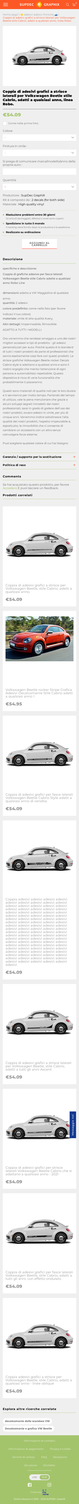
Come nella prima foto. (23, 123)
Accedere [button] (10, 488)
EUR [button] (44, 1477)
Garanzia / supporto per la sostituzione (32, 457)
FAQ (44, 1457)
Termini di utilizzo (23, 1457)
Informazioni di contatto (39, 1440)
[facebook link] (30, 1485)
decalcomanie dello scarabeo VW (27, 1421)
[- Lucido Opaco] (39, 153)
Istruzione (30, 1465)
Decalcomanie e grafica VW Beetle (28, 1428)
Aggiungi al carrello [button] (39, 244)
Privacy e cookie (60, 1449)
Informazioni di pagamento (26, 1449)
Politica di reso (14, 465)
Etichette (49, 1465)
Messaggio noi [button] (72, 1124)
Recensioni (60, 1457)
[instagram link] (49, 1485)
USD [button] (34, 1477)
